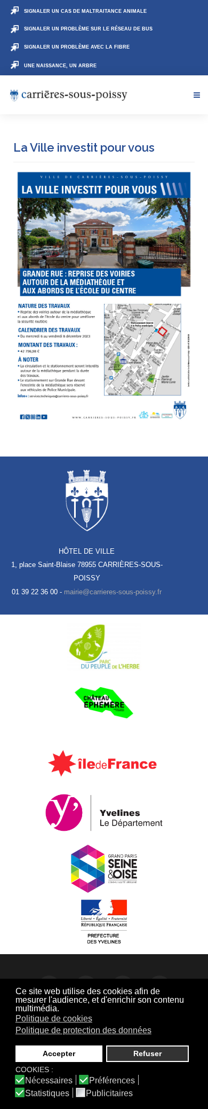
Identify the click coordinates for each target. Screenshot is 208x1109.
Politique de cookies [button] (53, 1018)
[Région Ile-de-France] (104, 763)
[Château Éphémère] (104, 703)
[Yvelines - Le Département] (104, 812)
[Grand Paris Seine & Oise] (104, 869)
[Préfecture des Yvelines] (104, 922)
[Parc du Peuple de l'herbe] (104, 647)
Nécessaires (49, 1080)
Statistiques (47, 1093)
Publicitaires (109, 1093)
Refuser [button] (147, 1053)
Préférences (112, 1080)
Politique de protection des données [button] (83, 1030)
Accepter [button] (59, 1053)
